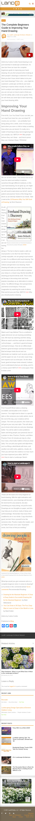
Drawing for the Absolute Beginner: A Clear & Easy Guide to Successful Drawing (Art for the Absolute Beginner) (18, 597)
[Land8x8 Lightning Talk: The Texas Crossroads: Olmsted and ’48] (6, 744)
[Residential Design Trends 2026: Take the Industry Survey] (6, 754)
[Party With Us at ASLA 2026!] (6, 734)
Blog (3, 20)
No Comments (11, 39)
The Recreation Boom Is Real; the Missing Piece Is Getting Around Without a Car (23, 768)
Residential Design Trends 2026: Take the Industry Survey (23, 748)
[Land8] (10, 6)
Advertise (31, 813)
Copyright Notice (29, 815)
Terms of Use (30, 817)
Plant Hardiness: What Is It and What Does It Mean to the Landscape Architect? (17, 672)
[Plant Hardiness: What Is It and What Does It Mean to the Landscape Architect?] (17, 658)
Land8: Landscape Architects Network (20, 35)
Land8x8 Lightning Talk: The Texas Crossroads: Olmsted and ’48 (22, 739)
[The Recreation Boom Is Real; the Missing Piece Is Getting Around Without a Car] (6, 773)
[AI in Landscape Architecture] (6, 764)
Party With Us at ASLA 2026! (21, 728)
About (14, 817)
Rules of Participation (15, 815)
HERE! (24, 245)
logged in (12, 686)
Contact (21, 817)
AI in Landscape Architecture (21, 757)
